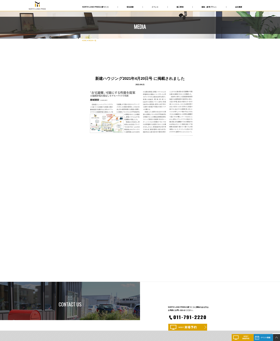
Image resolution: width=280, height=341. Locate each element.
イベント (155, 7)
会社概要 (238, 7)
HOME (84, 40)
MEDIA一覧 (92, 40)
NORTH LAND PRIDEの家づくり (95, 7)
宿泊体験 (130, 7)
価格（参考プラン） (209, 7)
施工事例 (180, 7)
